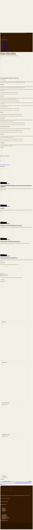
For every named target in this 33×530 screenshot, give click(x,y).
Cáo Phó (2, 208)
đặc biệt (4, 484)
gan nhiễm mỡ (13, 481)
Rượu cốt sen (4, 321)
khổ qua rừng (21, 481)
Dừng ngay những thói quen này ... (5, 164)
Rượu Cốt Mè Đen (5, 46)
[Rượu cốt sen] (15, 320)
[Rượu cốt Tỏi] (15, 474)
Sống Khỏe (11, 53)
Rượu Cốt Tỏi (4, 47)
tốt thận (2, 484)
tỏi (1, 484)
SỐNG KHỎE (4, 43)
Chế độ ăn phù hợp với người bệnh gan (8, 257)
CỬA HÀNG (4, 42)
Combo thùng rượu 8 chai (6, 434)
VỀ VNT (3, 508)
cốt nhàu (5, 481)
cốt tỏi (8, 481)
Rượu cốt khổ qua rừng (5, 402)
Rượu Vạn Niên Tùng (3, 504)
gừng (15, 481)
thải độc (17, 482)
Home (3, 53)
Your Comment (2, 273)
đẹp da (6, 484)
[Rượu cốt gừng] (15, 360)
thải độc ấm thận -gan (25, 482)
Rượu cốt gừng (4, 362)
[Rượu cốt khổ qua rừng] (15, 401)
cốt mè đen (1, 481)
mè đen (30, 481)
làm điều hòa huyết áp (25, 481)
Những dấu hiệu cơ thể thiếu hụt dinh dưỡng (10, 241)
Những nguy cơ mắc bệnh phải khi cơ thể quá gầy (11, 225)
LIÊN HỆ (3, 44)
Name (1, 274)
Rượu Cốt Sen (4, 49)
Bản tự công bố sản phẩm (3, 520)
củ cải (11, 481)
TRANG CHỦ (4, 41)
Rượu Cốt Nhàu (4, 45)
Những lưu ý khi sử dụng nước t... (5, 155)
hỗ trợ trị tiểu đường (18, 481)
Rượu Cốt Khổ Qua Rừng (6, 48)
